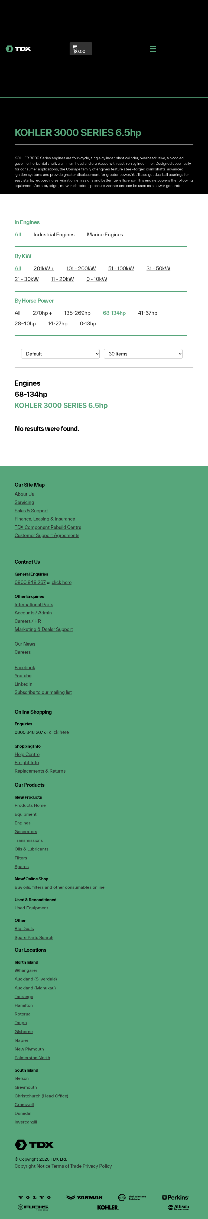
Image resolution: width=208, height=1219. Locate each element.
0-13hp (88, 323)
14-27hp (57, 323)
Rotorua (23, 1013)
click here (62, 582)
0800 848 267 (30, 582)
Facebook (25, 667)
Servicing (24, 502)
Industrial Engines (54, 234)
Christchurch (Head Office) (41, 1095)
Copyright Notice (32, 1166)
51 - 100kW (121, 268)
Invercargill (26, 1121)
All (18, 234)
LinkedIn (23, 684)
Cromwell (24, 1104)
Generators (26, 831)
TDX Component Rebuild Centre (48, 527)
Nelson (22, 1078)
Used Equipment (31, 907)
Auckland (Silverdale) (36, 978)
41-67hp (147, 313)
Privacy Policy (97, 1166)
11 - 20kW (62, 279)
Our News (25, 643)
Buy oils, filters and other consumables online (60, 887)
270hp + (42, 313)
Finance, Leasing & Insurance (45, 518)
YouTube (23, 675)
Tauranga (24, 996)
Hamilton (24, 1005)
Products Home (30, 805)
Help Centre (27, 754)
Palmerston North (32, 1057)
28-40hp (25, 323)
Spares (22, 866)
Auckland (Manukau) (35, 987)
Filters (21, 857)
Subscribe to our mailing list (43, 692)
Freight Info (27, 762)
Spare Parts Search (34, 937)
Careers (23, 652)
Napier (21, 1040)
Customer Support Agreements (47, 535)
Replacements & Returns (40, 770)
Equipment (26, 814)
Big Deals (24, 928)
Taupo (21, 1022)
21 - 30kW (27, 279)
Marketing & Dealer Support (44, 629)
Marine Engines (105, 234)
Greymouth (26, 1087)
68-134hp (114, 313)
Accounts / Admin (33, 612)
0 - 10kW (96, 279)
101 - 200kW (81, 268)
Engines (23, 822)
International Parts (34, 604)
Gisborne (24, 1031)
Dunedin (23, 1113)
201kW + (44, 268)
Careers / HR (28, 621)
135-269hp (77, 313)
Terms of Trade (66, 1166)
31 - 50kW (158, 268)
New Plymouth (29, 1048)
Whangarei (26, 970)
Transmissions (29, 840)
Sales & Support (31, 510)
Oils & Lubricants (31, 848)
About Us (24, 494)
